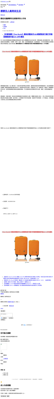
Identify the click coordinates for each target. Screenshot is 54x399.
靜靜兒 (2, 293)
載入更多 (3, 311)
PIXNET (16, 379)
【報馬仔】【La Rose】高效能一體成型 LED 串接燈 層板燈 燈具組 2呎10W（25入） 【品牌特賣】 (27, 280)
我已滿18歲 (3, 396)
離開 (8, 396)
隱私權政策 (35, 379)
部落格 (5, 26)
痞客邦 (9, 301)
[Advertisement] (12, 113)
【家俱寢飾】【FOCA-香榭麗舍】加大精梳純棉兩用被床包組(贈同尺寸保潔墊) (22, 285)
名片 (4, 28)
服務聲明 (40, 379)
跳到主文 (3, 15)
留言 (13, 301)
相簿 (4, 24)
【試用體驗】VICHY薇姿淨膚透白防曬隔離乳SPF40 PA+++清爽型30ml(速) (21, 283)
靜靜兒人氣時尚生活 (11, 11)
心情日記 (12, 22)
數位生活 (11, 305)
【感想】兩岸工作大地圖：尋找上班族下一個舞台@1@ (17, 282)
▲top (2, 308)
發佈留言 (3, 319)
